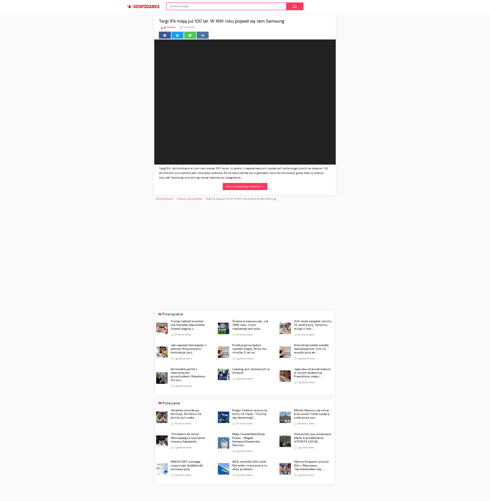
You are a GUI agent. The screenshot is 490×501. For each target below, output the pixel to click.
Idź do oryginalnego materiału (243, 186)
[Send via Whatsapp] (190, 35)
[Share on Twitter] (178, 35)
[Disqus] (245, 254)
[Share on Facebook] (165, 35)
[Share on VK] (203, 35)
